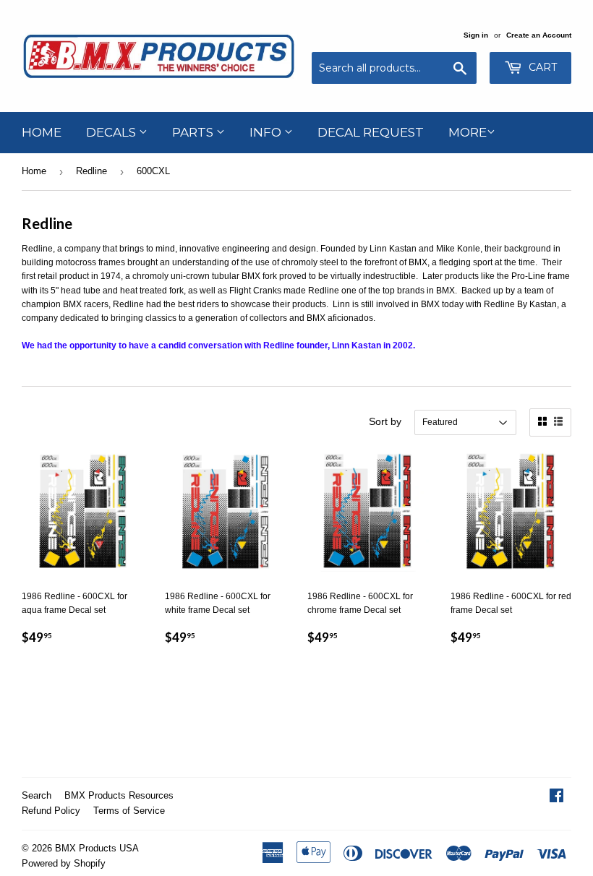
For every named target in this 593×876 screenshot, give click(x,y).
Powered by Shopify (64, 863)
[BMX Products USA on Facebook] (556, 798)
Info (266, 132)
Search (36, 795)
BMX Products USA (97, 848)
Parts (194, 132)
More (467, 132)
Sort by (385, 421)
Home (41, 132)
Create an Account (538, 35)
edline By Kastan (523, 304)
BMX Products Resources (119, 795)
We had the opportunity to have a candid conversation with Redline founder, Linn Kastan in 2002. (218, 345)
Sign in (476, 35)
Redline (91, 171)
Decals (112, 132)
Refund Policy (51, 810)
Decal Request (370, 132)
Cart (541, 67)
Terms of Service (129, 810)
